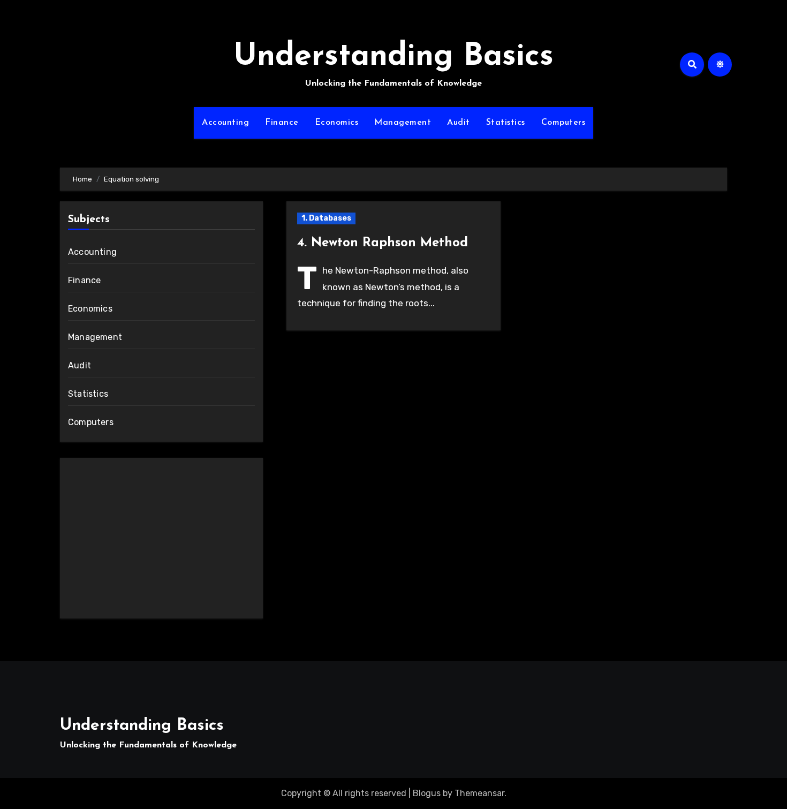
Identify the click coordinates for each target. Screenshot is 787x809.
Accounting (225, 122)
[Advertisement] (163, 541)
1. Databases (326, 218)
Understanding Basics (393, 57)
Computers (563, 122)
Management (402, 122)
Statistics (505, 122)
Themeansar (479, 793)
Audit (458, 122)
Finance (282, 122)
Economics (337, 122)
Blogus (427, 793)
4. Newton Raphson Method (382, 243)
